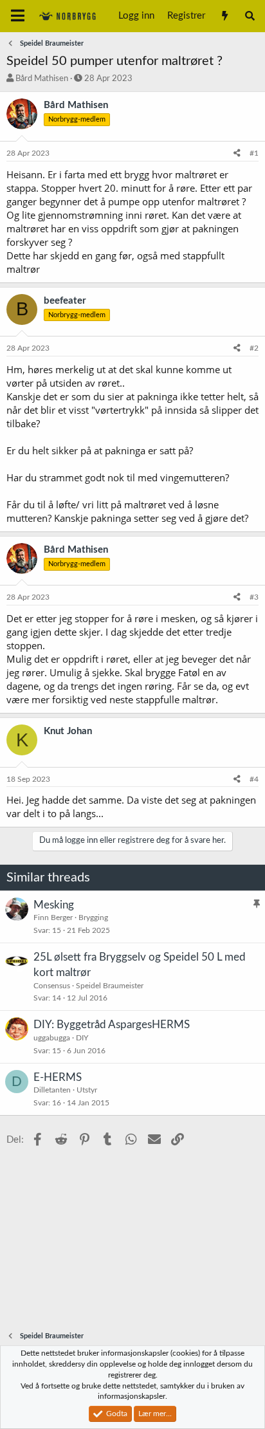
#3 (254, 597)
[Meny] (18, 16)
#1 (254, 153)
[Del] (237, 153)
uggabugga (51, 1038)
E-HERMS (57, 1077)
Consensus (51, 986)
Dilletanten (52, 1090)
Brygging (93, 917)
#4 (254, 779)
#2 (254, 348)
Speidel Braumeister (109, 986)
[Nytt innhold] (224, 16)
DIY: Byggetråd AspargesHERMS (111, 1024)
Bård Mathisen (41, 79)
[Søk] (249, 16)
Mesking (53, 904)
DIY (82, 1038)
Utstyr (87, 1090)
